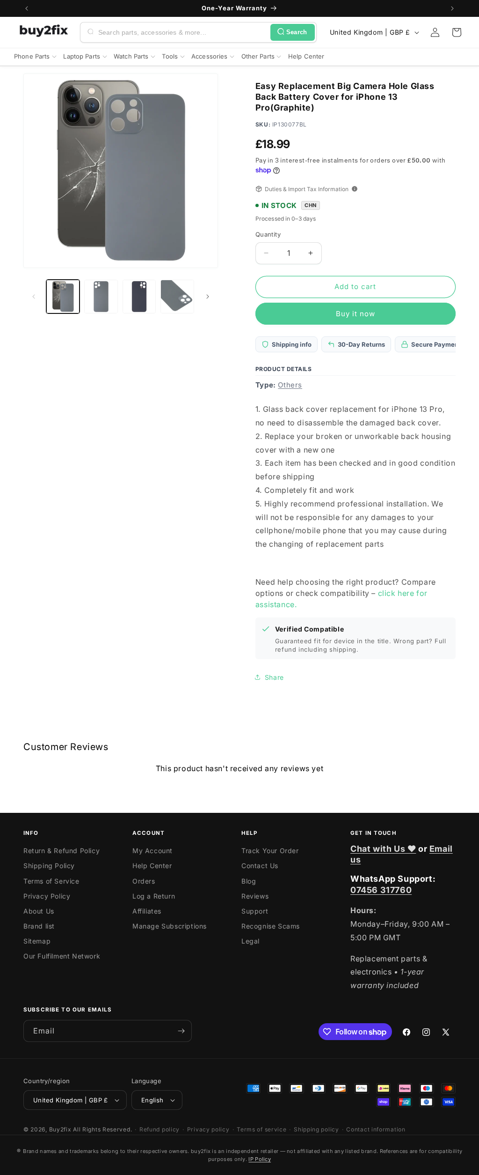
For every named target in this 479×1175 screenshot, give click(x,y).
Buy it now (355, 313)
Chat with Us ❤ (383, 849)
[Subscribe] (181, 1031)
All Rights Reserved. (102, 1129)
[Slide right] (207, 296)
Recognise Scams (270, 926)
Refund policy (159, 1129)
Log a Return (153, 896)
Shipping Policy (49, 866)
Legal (250, 941)
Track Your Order (270, 851)
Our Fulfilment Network (61, 956)
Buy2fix (60, 1129)
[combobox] (182, 32)
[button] (456, 32)
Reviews (255, 896)
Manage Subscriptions (169, 926)
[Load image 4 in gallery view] (177, 296)
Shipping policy (316, 1129)
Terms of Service (51, 881)
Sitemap (37, 941)
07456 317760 (381, 890)
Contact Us (259, 866)
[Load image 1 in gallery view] (63, 296)
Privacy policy (208, 1129)
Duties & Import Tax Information (306, 189)
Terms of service (261, 1129)
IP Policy (259, 1159)
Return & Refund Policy (61, 851)
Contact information (375, 1129)
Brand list (39, 926)
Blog (248, 881)
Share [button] (274, 677)
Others (290, 384)
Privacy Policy (46, 896)
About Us (38, 911)
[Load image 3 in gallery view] (139, 296)
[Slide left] (33, 296)
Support (254, 911)
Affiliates (146, 911)
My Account (152, 851)
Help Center (152, 866)
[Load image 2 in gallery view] (100, 296)
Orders (143, 881)
